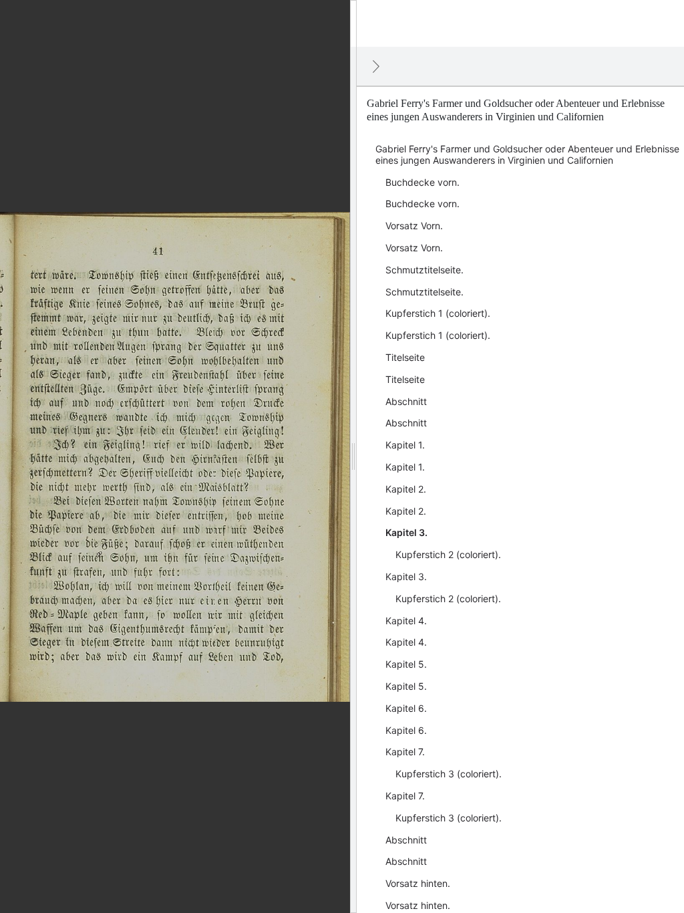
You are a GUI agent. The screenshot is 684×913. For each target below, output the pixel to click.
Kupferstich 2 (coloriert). (448, 554)
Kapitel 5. (406, 664)
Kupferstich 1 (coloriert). (437, 313)
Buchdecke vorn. (422, 182)
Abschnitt (406, 401)
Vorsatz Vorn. (414, 225)
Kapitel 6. (406, 708)
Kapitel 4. (406, 620)
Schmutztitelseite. (424, 269)
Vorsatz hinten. (417, 883)
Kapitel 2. (405, 489)
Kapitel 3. (406, 532)
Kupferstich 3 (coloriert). (448, 773)
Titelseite (405, 357)
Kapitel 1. (405, 444)
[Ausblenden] (376, 66)
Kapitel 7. (405, 751)
